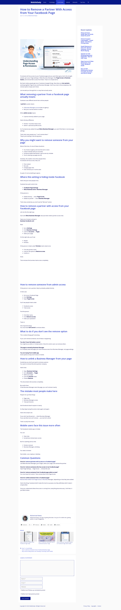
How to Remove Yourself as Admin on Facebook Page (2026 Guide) (65, 542)
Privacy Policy (86, 606)
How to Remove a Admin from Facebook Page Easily (27, 542)
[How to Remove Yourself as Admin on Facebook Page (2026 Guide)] (65, 536)
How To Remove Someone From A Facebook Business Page (47, 542)
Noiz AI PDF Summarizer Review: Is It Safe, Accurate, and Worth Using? (87, 71)
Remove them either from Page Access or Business (34, 479)
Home (44, 2)
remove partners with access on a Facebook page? (41, 461)
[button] (88, 2)
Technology (52, 2)
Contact (99, 606)
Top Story (82, 2)
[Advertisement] (47, 29)
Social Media (60, 2)
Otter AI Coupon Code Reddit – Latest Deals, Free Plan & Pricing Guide (87, 41)
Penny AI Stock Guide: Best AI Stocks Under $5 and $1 (87, 34)
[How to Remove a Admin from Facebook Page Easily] (28, 536)
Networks (75, 2)
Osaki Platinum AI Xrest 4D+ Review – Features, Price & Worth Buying (86, 48)
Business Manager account (32, 107)
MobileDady (36, 2)
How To (24, 548)
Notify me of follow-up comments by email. (33, 590)
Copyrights (93, 606)
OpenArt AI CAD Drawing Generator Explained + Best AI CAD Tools (86, 56)
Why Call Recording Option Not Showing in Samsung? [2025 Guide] (37, 551)
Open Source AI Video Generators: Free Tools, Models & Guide (87, 63)
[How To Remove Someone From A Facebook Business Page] (47, 536)
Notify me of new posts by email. (30, 594)
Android (68, 2)
